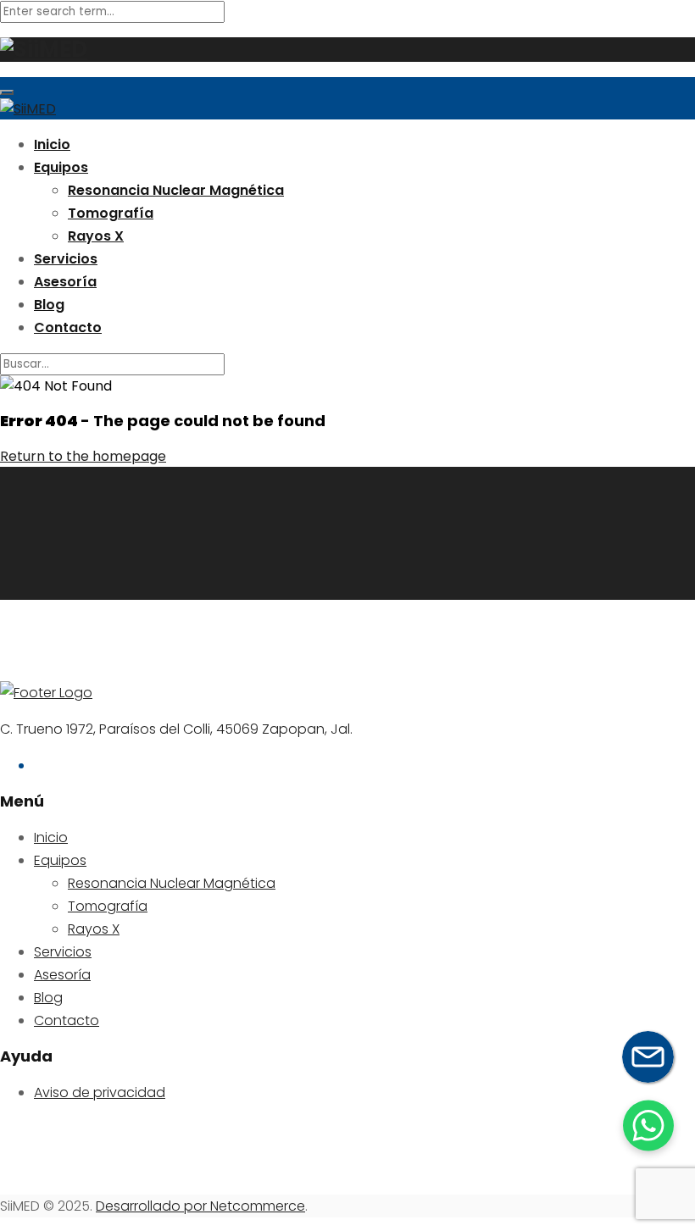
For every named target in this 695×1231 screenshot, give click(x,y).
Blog (49, 304)
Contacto (68, 327)
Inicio (52, 144)
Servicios (65, 259)
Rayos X (96, 236)
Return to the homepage (83, 456)
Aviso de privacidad (99, 1092)
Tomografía (110, 213)
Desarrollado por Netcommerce (200, 1206)
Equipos (61, 167)
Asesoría (65, 281)
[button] (648, 1125)
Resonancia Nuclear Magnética (176, 190)
